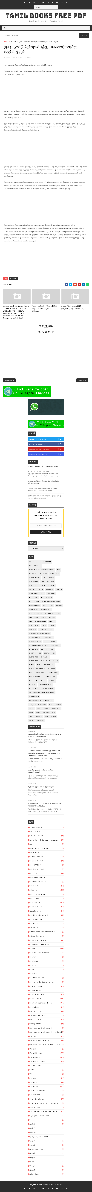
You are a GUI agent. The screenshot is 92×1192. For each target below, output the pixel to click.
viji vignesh (34, 697)
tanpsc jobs (51, 677)
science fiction (47, 649)
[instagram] (62, 2)
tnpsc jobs (34, 689)
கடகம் (51, 704)
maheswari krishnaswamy (40, 609)
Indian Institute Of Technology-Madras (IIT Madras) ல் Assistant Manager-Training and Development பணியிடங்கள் (44, 753)
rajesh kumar (49, 641)
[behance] (57, 2)
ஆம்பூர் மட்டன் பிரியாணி (37, 704)
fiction (59, 590)
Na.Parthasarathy (52, 613)
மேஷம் (54, 716)
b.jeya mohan (34, 578)
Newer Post (9, 380)
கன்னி (58, 704)
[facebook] (24, 2)
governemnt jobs (36, 594)
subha (31, 665)
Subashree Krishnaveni (39, 657)
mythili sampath (36, 613)
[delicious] (67, 2)
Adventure (47, 562)
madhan (59, 605)
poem (44, 625)
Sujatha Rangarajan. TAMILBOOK (42, 669)
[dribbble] (48, 2)
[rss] (53, 2)
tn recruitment (45, 685)
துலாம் (38, 712)
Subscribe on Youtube (39, 449)
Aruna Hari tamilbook (38, 574)
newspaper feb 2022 (37, 617)
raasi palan (48, 637)
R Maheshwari (35, 637)
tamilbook (54, 673)
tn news (14, 41)
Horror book (46, 598)
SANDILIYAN (33, 649)
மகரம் (31, 716)
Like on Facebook (37, 444)
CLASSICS (33, 586)
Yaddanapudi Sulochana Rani (41, 701)
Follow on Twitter (37, 439)
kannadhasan (34, 605)
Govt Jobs (51, 594)
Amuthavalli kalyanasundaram (41, 570)
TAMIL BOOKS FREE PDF (46, 15)
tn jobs (52, 681)
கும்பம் (31, 708)
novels (52, 617)
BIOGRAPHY (33, 582)
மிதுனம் (39, 716)
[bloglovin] (43, 2)
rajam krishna (35, 641)
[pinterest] (38, 2)
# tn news (13, 278)
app (58, 570)
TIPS (31, 681)
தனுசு (31, 712)
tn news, (29, 57)
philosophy (34, 625)
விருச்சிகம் (40, 720)
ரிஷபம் (31, 720)
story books (49, 653)
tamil (31, 673)
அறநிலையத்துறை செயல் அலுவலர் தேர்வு (41, 787)
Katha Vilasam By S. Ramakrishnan (43, 466)
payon (51, 621)
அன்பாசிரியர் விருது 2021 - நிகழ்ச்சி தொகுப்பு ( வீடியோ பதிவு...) (74, 307)
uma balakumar (48, 689)
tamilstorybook (36, 677)
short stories (35, 653)
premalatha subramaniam (39, 633)
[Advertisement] (46, 93)
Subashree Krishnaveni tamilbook (43, 661)
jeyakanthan (34, 601)
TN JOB (43, 681)
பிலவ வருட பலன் (49, 712)
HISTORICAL (33, 598)
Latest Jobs (48, 605)
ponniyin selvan (46, 629)
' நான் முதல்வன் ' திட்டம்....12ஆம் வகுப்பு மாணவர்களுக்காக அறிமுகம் (44, 308)
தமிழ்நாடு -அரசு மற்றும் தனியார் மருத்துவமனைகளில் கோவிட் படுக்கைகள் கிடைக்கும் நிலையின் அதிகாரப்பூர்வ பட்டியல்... (45, 474)
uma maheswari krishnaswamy (41, 693)
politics (32, 629)
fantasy (49, 590)
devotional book (36, 590)
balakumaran (48, 578)
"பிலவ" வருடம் (34, 562)
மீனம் (47, 716)
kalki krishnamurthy (51, 601)
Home (6, 41)
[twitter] (29, 2)
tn (36, 681)
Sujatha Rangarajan (45, 665)
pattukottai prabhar (37, 621)
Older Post (82, 380)
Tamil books (41, 673)
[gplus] (34, 2)
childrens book (47, 582)
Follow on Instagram (39, 454)
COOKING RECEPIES (47, 586)
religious (56, 645)
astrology (54, 574)
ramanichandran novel (39, 645)
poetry (52, 625)
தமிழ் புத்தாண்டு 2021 (52, 708)
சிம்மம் (39, 708)
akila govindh (35, 566)
